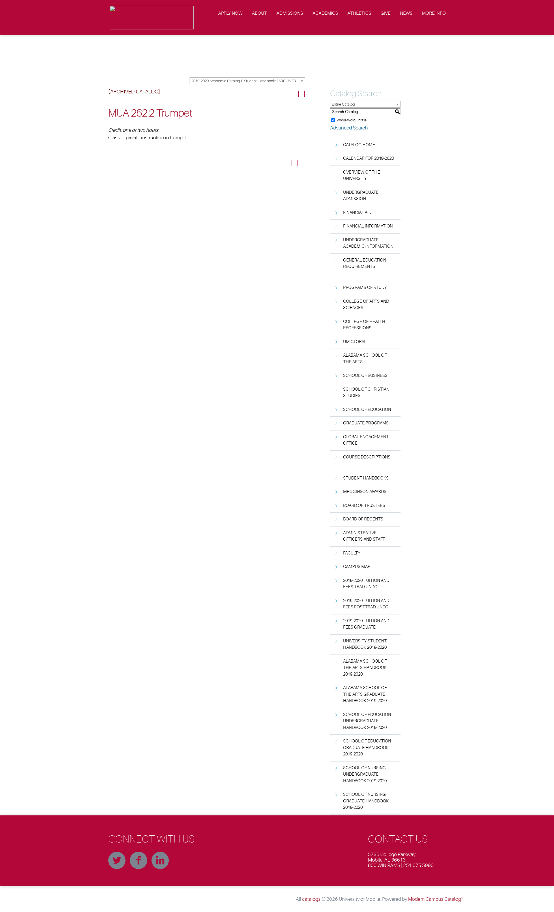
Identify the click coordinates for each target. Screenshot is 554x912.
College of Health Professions (364, 325)
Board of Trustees (364, 505)
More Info (434, 13)
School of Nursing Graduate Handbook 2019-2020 (366, 801)
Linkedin (160, 860)
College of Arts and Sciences (366, 305)
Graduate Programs (366, 423)
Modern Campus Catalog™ (436, 899)
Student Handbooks (366, 478)
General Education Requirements (364, 263)
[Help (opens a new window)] (301, 94)
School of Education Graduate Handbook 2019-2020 (367, 748)
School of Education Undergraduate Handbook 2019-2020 (367, 721)
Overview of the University (361, 175)
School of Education (367, 409)
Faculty (351, 553)
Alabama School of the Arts (365, 358)
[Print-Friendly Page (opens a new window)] (294, 94)
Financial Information (368, 226)
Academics (325, 13)
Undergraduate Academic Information (368, 243)
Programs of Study (365, 287)
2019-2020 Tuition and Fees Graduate (366, 624)
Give (385, 13)
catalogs (311, 899)
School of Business (365, 375)
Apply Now (230, 13)
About (259, 13)
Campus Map (356, 566)
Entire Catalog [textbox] (343, 104)
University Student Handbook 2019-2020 (365, 644)
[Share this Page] (286, 94)
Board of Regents (363, 519)
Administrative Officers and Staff (364, 536)
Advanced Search (349, 128)
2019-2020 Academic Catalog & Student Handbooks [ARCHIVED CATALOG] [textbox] (248, 81)
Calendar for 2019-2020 (368, 158)
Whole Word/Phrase (351, 120)
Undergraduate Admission (361, 196)
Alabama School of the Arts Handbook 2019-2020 (365, 668)
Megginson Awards (364, 491)
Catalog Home (359, 144)
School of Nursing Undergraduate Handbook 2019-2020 (365, 774)
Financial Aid (357, 212)
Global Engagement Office (366, 440)
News (406, 13)
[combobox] (247, 80)
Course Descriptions (366, 457)
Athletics (359, 13)
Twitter (117, 860)
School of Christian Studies (366, 392)
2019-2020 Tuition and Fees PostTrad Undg (366, 604)
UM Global (354, 341)
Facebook (138, 860)
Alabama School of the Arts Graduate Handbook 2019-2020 (365, 694)
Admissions (289, 13)
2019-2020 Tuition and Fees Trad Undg (366, 584)
